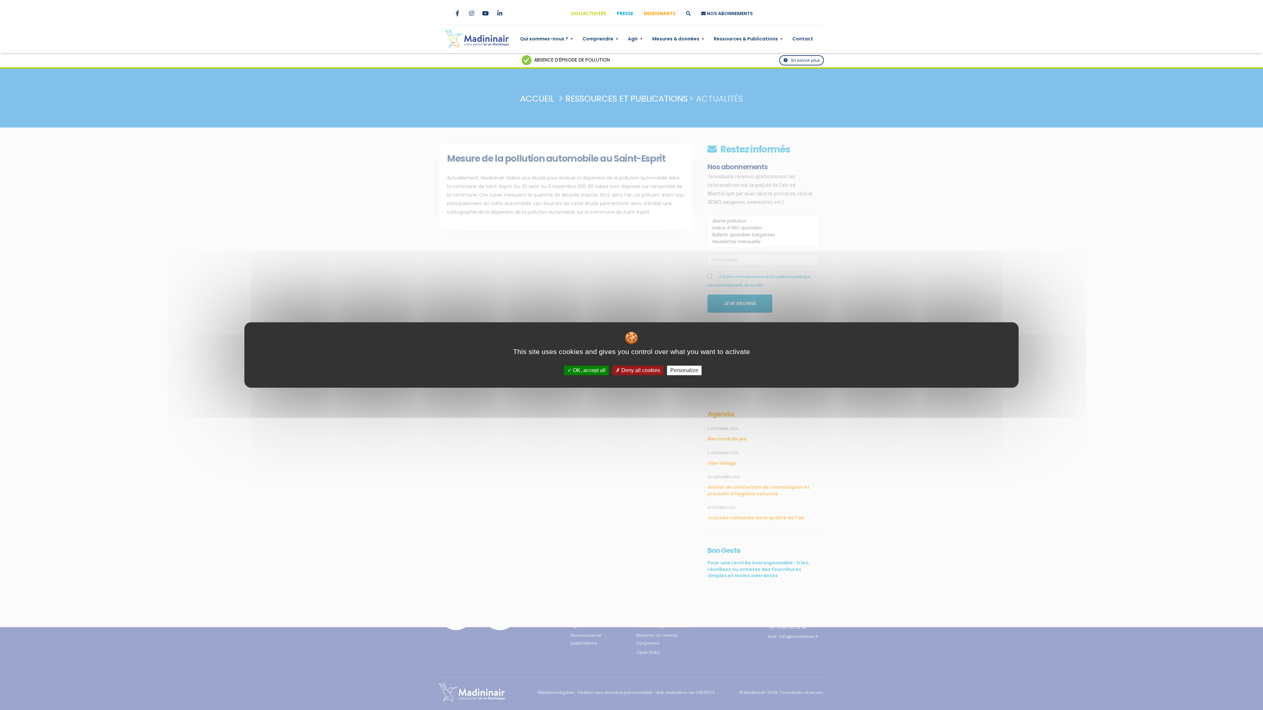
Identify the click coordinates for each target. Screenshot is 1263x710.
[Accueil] (477, 39)
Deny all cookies (640, 370)
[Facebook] (457, 13)
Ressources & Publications (748, 39)
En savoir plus (805, 60)
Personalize (684, 370)
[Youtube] (485, 13)
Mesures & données (678, 39)
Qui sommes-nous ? (546, 39)
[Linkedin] (499, 13)
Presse (625, 13)
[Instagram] (471, 13)
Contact (802, 39)
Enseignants (660, 13)
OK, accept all (589, 370)
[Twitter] (443, 13)
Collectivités (588, 13)
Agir (635, 39)
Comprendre (600, 39)
